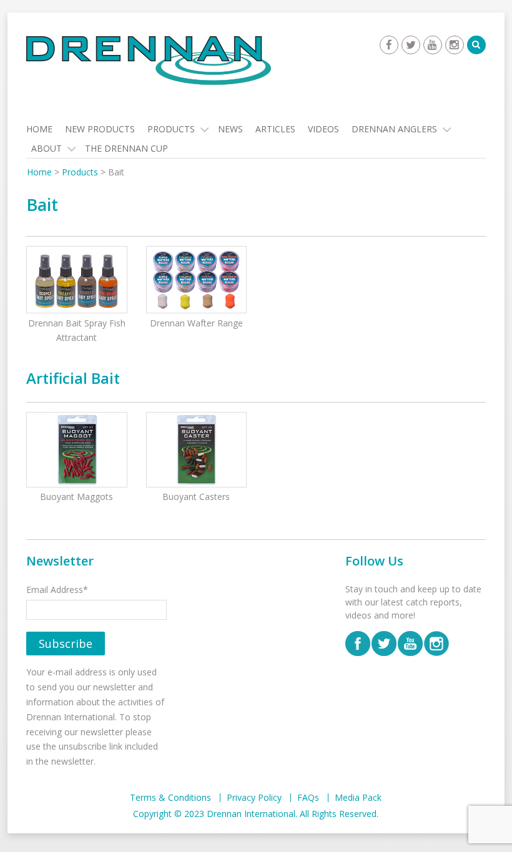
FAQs (308, 797)
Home (39, 129)
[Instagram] (454, 45)
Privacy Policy (254, 797)
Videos (323, 129)
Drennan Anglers (394, 129)
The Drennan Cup (126, 148)
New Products (100, 129)
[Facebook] (389, 45)
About (46, 148)
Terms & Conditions (170, 797)
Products (171, 129)
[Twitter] (410, 45)
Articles (275, 129)
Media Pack (358, 797)
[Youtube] (432, 45)
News (230, 129)
